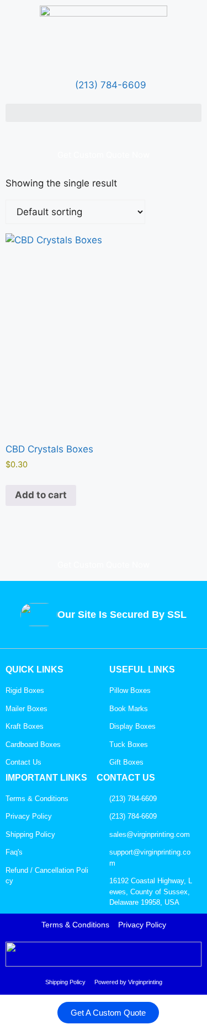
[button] (103, 113)
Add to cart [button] (41, 494)
